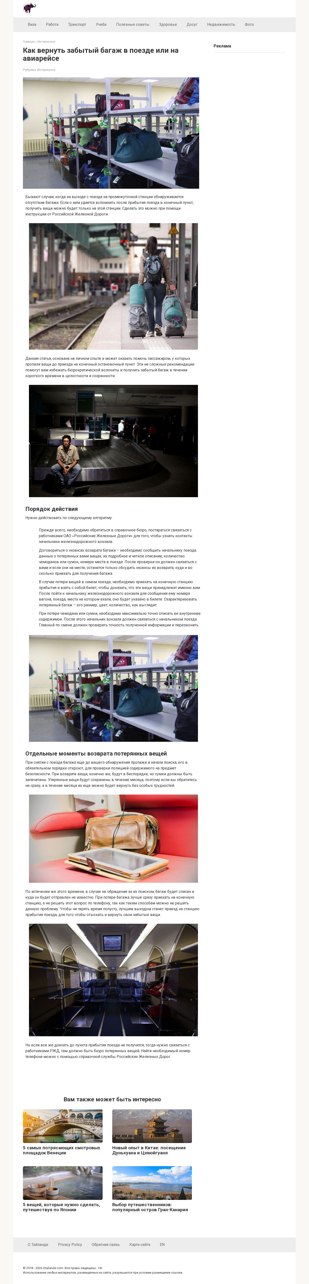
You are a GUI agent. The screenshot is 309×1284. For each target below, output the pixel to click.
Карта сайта (139, 1244)
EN (162, 1244)
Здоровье (168, 24)
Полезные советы (132, 24)
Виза (32, 24)
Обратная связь (106, 1244)
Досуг (192, 24)
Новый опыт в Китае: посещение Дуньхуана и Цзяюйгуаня (149, 1150)
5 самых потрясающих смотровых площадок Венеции (61, 1150)
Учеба (101, 24)
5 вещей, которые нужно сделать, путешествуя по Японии (61, 1207)
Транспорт (77, 24)
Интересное (46, 70)
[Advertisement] (113, 1076)
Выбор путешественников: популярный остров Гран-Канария (150, 1207)
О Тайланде (38, 1244)
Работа (52, 24)
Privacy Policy (70, 1244)
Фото (249, 24)
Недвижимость (221, 24)
